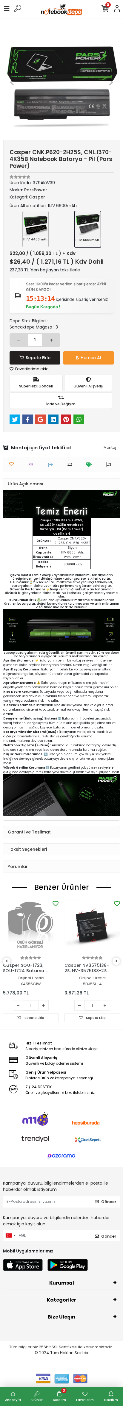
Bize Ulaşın (61, 1316)
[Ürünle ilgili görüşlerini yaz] (52, 464)
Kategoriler (61, 1299)
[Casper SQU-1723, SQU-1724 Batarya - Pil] (31, 927)
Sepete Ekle (38, 358)
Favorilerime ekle (31, 369)
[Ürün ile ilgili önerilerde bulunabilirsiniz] (110, 464)
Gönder (108, 1202)
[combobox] (10, 1235)
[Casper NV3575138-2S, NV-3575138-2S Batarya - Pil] (92, 927)
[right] (116, 961)
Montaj (110, 447)
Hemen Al (91, 358)
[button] (12, 82)
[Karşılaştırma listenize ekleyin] (71, 464)
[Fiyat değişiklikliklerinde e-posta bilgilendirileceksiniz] (90, 464)
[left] (7, 961)
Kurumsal (61, 1283)
